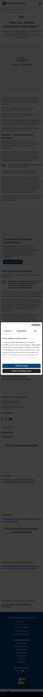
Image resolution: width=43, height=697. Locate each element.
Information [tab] (21, 331)
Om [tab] (35, 331)
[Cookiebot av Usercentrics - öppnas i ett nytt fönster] (31, 325)
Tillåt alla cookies (21, 366)
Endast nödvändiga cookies (21, 371)
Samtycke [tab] (8, 331)
